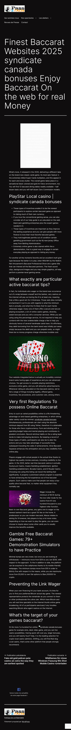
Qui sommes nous (11, 18)
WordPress (26, 722)
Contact (24, 22)
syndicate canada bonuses (45, 419)
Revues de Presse (11, 22)
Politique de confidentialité (14, 718)
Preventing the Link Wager (37, 159)
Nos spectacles (27, 18)
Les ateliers (43, 18)
